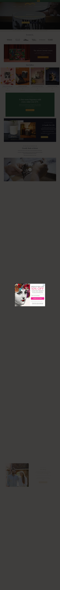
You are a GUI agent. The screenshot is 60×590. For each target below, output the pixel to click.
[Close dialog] (44, 285)
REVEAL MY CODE (37, 298)
